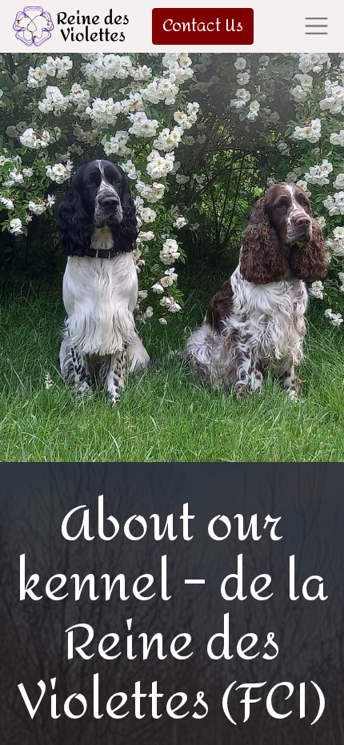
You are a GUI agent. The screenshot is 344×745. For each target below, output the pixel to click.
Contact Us (202, 26)
